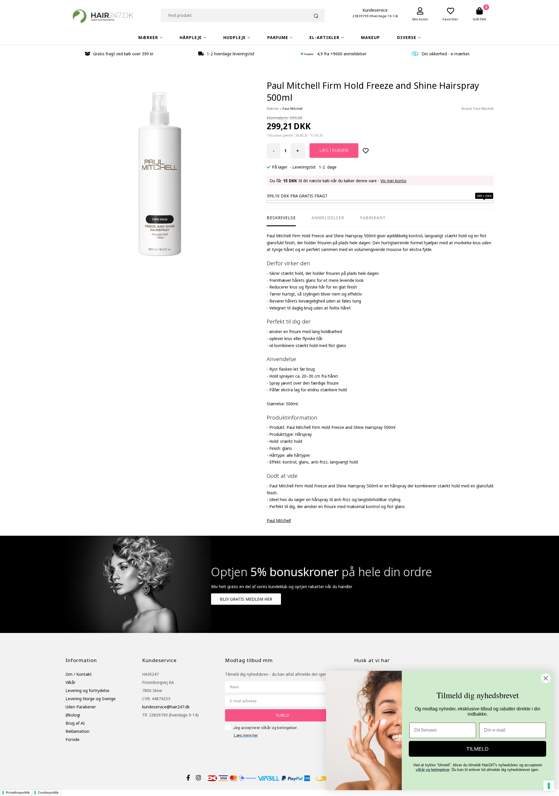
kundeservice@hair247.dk (166, 707)
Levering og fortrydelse (87, 690)
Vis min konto (393, 180)
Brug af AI (75, 723)
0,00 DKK (479, 19)
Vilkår (70, 682)
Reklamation (77, 731)
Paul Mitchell (483, 108)
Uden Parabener (81, 707)
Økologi (73, 715)
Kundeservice (375, 10)
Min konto (420, 19)
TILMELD (282, 715)
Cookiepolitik (48, 792)
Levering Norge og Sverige (91, 698)
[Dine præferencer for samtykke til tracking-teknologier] (548, 785)
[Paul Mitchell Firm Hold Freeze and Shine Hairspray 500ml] (159, 174)
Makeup (370, 37)
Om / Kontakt (79, 674)
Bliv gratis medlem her (246, 599)
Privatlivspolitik (18, 792)
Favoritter (450, 19)
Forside (72, 739)
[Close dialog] (546, 678)
